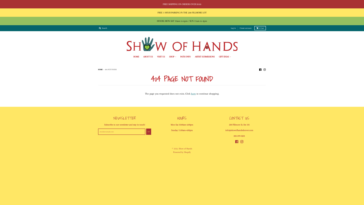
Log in (233, 28)
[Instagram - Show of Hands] (264, 69)
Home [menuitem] (136, 56)
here (193, 93)
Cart (261, 28)
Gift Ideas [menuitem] (224, 56)
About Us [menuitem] (148, 56)
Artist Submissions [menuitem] (205, 56)
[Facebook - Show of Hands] (260, 69)
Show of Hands (185, 148)
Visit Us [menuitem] (161, 56)
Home (100, 69)
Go (149, 132)
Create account (246, 28)
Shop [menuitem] (171, 56)
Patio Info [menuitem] (185, 56)
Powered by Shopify (182, 152)
